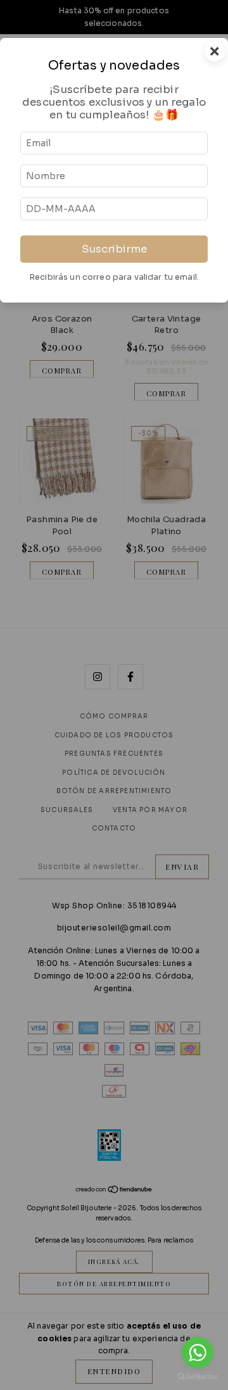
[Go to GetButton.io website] (197, 1377)
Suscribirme (114, 249)
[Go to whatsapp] (197, 1352)
